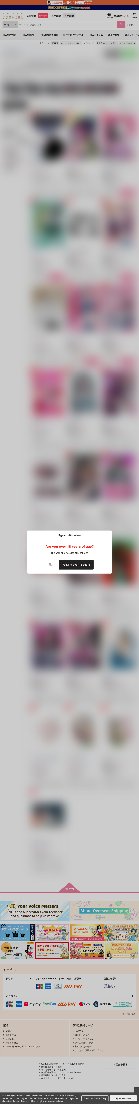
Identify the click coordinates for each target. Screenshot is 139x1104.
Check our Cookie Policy (95, 1098)
